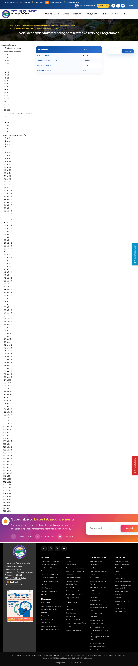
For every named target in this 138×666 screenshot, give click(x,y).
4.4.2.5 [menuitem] (9, 354)
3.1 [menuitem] (7, 117)
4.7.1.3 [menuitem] (9, 482)
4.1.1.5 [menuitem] (9, 150)
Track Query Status (96, 594)
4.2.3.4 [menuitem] (9, 217)
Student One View (72, 2)
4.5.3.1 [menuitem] (9, 421)
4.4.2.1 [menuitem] (9, 342)
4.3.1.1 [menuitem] (9, 263)
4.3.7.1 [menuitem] (9, 327)
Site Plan (68, 627)
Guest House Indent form (49, 626)
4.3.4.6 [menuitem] (9, 301)
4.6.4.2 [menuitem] (9, 464)
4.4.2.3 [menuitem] (9, 348)
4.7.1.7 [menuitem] (9, 491)
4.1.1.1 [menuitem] (8, 138)
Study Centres (93, 14)
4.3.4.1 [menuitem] (9, 287)
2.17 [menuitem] (8, 101)
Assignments (94, 565)
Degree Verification (72, 598)
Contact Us (121, 655)
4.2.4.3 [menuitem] (9, 228)
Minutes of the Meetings (74, 630)
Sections (116, 14)
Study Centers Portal (122, 561)
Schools (66, 14)
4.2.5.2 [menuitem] (9, 243)
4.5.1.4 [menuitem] (9, 389)
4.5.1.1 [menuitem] (9, 380)
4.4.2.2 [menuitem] (9, 345)
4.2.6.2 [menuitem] (9, 257)
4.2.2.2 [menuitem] (9, 190)
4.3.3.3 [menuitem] (9, 281)
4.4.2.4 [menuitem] (9, 351)
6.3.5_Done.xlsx (43, 55)
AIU (26, 15)
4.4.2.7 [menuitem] (9, 359)
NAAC (19, 25)
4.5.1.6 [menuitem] (9, 394)
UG (17, 15)
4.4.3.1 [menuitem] (9, 365)
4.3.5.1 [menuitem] (9, 307)
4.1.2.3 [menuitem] (9, 158)
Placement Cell (95, 601)
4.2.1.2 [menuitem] (9, 185)
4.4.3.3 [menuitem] (9, 371)
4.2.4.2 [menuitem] (9, 225)
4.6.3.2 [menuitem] (9, 447)
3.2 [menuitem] (8, 120)
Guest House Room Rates (50, 629)
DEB (20, 15)
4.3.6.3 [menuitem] (9, 322)
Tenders (118, 575)
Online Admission (54, 2)
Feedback (111, 655)
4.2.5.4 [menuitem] (9, 249)
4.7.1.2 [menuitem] (9, 479)
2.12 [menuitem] (8, 87)
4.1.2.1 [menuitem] (9, 152)
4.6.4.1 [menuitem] (9, 461)
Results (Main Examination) (75, 568)
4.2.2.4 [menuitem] (9, 196)
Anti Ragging (16, 655)
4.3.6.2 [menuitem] (9, 319)
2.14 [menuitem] (8, 92)
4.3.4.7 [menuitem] (9, 304)
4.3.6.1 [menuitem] (9, 316)
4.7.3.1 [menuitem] (9, 511)
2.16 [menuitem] (8, 98)
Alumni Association (96, 604)
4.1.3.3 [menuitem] (9, 170)
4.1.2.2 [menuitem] (9, 155)
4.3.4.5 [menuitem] (9, 298)
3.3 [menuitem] (8, 123)
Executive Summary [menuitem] (9, 45)
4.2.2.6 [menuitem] (9, 202)
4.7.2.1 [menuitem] (9, 508)
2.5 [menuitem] (8, 66)
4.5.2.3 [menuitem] (9, 412)
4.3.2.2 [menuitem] (9, 272)
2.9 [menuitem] (8, 78)
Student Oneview (96, 561)
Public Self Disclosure (122, 565)
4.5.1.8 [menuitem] (9, 400)
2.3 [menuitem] (8, 60)
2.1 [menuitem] (7, 55)
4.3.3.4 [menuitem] (9, 284)
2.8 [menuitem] (8, 75)
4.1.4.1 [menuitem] (9, 176)
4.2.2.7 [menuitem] (9, 205)
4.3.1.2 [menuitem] (9, 266)
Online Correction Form (97, 643)
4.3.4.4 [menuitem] (9, 295)
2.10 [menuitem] (8, 81)
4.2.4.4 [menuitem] (9, 231)
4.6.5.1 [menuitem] (9, 470)
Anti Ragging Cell (47, 619)
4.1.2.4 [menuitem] (9, 161)
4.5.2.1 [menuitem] (9, 406)
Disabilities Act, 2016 (122, 601)
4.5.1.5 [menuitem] (9, 391)
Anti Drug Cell (45, 623)
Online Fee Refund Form (98, 627)
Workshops (94, 597)
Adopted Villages (71, 616)
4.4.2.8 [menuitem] (9, 362)
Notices (106, 14)
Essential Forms (120, 568)
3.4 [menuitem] (8, 125)
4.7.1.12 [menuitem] (9, 505)
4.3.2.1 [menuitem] (9, 269)
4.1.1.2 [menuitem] (9, 141)
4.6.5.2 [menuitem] (9, 473)
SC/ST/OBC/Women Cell (123, 582)
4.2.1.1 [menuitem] (9, 182)
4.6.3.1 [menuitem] (9, 444)
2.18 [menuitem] (8, 104)
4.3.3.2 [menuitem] (9, 278)
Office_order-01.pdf (44, 65)
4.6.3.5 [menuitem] (9, 456)
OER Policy (69, 609)
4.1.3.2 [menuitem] (9, 167)
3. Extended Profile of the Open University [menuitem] (17, 114)
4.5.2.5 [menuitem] (9, 418)
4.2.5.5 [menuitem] (9, 252)
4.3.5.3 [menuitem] (9, 313)
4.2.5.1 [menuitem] (9, 240)
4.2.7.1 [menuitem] (9, 260)
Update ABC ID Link (96, 624)
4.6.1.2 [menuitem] (9, 432)
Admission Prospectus (49, 578)
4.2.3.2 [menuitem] (9, 211)
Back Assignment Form (73, 591)
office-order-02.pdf (44, 70)
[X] (57, 548)
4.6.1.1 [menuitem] (9, 429)
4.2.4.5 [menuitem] (9, 234)
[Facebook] (44, 548)
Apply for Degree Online (74, 594)
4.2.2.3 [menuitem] (9, 193)
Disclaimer (57, 655)
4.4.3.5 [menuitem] (9, 377)
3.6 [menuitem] (8, 131)
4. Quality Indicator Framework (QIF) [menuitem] (15, 135)
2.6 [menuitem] (8, 69)
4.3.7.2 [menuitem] (9, 330)
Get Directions (15, 582)
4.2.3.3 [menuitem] (9, 214)
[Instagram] (50, 548)
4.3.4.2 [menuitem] (9, 289)
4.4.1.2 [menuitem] (9, 336)
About (57, 14)
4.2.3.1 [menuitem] (9, 208)
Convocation (45, 603)
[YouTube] (64, 548)
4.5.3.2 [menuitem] (9, 424)
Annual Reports (120, 608)
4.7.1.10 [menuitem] (9, 499)
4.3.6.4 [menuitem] (9, 324)
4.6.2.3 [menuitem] (9, 441)
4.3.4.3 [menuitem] (9, 292)
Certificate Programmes (50, 574)
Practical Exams (71, 565)
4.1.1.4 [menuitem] (9, 147)
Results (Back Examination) (75, 571)
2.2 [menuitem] (8, 57)
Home (49, 14)
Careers (117, 571)
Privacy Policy (47, 655)
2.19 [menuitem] (8, 107)
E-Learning (26, 2)
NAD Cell (118, 598)
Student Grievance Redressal (91, 655)
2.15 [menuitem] (8, 95)
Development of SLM (73, 620)
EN (128, 6)
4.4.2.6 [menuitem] (9, 356)
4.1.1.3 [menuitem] (9, 144)
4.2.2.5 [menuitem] (9, 199)
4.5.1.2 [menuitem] (9, 383)
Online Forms (38, 2)
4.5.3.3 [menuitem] (9, 426)
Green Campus (71, 613)
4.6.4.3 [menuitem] (9, 467)
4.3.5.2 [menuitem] (9, 310)
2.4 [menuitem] (8, 63)
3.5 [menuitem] (8, 128)
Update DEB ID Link (96, 620)
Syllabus (93, 568)
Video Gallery (94, 578)
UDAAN (117, 604)
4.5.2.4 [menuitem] (9, 415)
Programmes (78, 14)
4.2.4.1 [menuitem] (9, 222)
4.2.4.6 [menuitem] (9, 237)
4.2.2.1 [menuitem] (9, 187)
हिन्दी (132, 6)
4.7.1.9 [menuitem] (9, 496)
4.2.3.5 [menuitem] (9, 220)
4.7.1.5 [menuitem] (9, 488)
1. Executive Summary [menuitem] (14, 48)
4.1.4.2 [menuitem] (9, 179)
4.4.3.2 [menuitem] (9, 368)
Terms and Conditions (71, 655)
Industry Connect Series (98, 646)
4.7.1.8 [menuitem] (9, 493)
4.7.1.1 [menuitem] (9, 476)
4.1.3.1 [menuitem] (9, 164)
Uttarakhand (27, 14)
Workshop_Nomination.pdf (47, 60)
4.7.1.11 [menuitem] (9, 502)
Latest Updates (12, 2)
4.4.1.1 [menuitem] (9, 333)
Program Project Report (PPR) (76, 623)
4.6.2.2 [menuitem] (9, 438)
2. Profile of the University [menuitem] (11, 52)
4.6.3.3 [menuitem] (9, 450)
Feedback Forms (95, 650)
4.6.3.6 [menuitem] (9, 458)
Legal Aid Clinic (46, 616)
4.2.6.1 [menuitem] (9, 254)
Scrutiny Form (70, 587)
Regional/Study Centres (50, 581)
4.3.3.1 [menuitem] (9, 275)
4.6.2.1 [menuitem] (9, 435)
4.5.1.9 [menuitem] (9, 403)
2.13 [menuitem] (8, 90)
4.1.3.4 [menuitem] (9, 173)
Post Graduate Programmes (51, 561)
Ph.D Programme (47, 588)
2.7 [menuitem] (8, 72)
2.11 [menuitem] (8, 84)
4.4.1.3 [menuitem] (9, 339)
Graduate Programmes (49, 565)
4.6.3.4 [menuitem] (9, 453)
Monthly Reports (120, 611)
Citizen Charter (120, 578)
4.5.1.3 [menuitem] (9, 386)
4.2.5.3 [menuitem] (9, 246)
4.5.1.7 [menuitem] (9, 397)
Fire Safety (44, 612)
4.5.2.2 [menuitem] (9, 409)
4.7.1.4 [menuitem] (9, 485)
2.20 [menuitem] (8, 110)
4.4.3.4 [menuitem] (9, 374)
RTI (67, 606)
